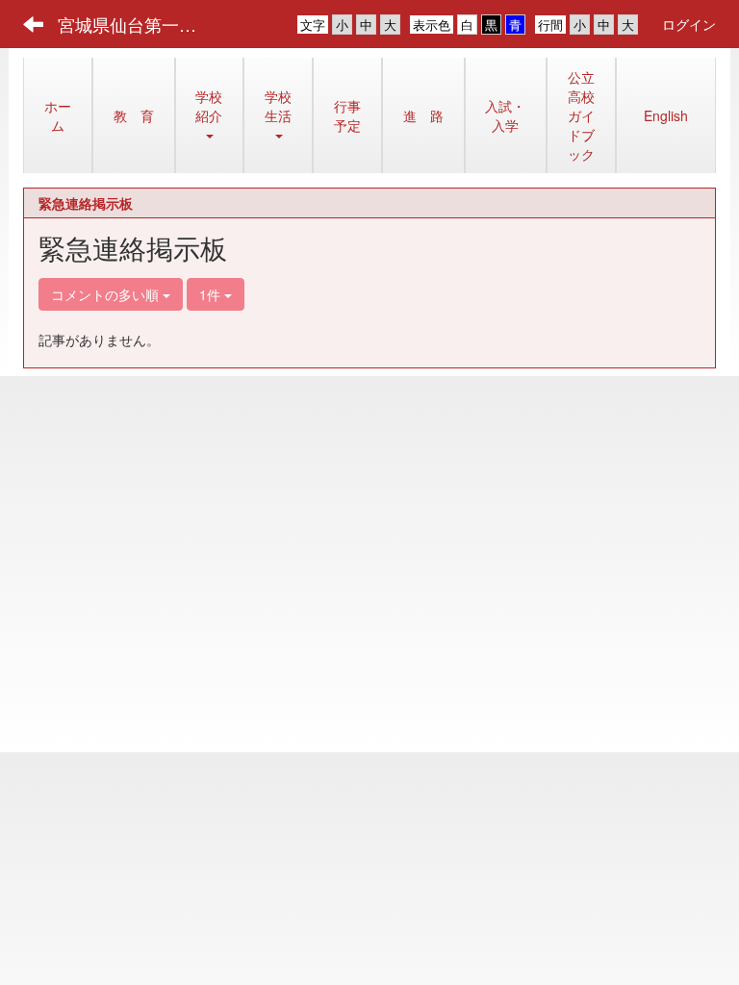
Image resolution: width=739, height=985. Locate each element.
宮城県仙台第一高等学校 (139, 24)
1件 (211, 294)
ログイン (689, 24)
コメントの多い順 (107, 294)
